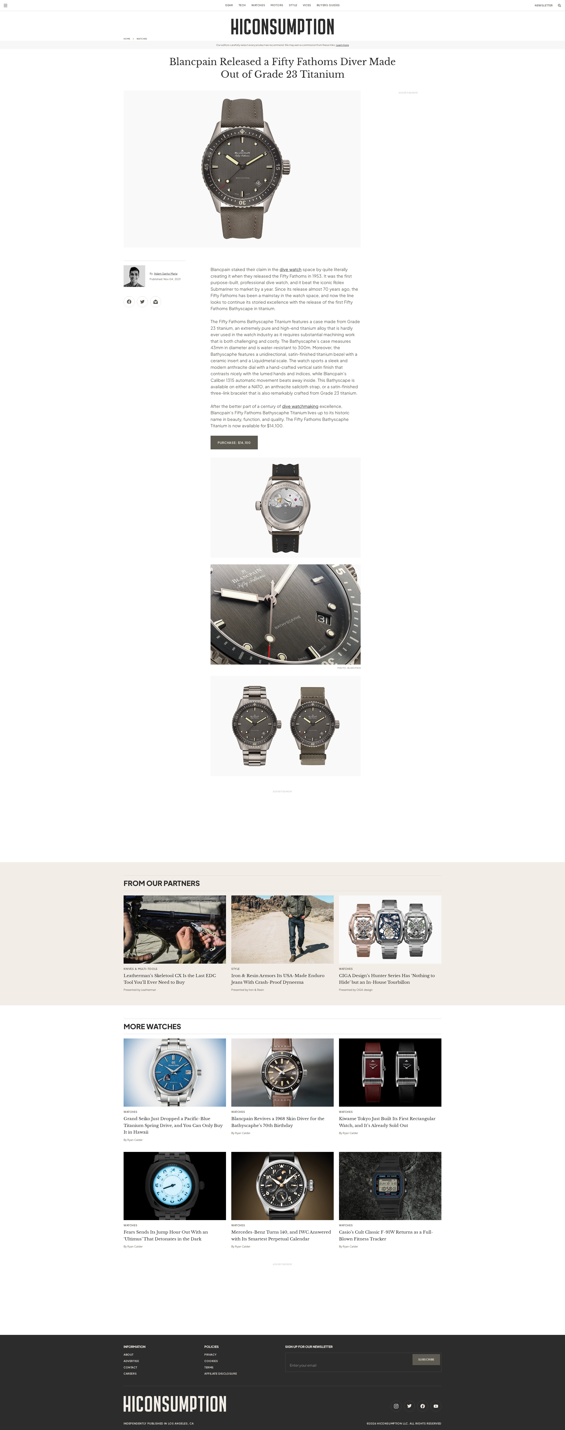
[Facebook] (422, 1406)
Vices (307, 5)
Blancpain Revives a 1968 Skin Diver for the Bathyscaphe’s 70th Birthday (277, 1122)
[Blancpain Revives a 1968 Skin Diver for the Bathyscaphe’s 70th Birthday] (282, 1072)
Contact (130, 1367)
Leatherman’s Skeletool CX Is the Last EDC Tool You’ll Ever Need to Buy (170, 979)
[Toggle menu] (5, 5)
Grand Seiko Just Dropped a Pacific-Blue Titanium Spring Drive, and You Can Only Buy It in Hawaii (173, 1125)
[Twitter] (409, 1406)
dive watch (290, 269)
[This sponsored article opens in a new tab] (175, 929)
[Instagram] (396, 1406)
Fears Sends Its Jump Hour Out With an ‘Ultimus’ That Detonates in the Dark (166, 1235)
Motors (277, 5)
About (129, 1354)
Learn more (342, 44)
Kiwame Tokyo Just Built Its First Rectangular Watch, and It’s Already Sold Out (387, 1122)
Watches (258, 5)
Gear (229, 5)
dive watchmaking (300, 406)
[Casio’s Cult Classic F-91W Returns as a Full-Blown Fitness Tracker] (390, 1186)
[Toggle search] (559, 5)
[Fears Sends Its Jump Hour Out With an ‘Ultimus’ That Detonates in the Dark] (175, 1186)
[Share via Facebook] (129, 301)
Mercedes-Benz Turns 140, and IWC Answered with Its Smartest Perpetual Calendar (281, 1235)
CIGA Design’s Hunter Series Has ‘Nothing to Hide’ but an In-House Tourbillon (387, 979)
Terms (209, 1367)
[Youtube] (435, 1406)
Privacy (210, 1354)
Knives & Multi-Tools (141, 969)
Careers (130, 1373)
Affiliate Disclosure (220, 1373)
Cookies (211, 1361)
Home (127, 39)
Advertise (131, 1361)
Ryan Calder (135, 1140)
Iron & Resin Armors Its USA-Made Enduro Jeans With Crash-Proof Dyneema (277, 979)
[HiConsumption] (282, 26)
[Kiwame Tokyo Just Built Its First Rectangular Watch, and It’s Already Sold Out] (390, 1072)
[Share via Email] (155, 301)
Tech (242, 5)
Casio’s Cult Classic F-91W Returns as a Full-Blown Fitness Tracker (386, 1235)
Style (293, 5)
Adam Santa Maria (165, 273)
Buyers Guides (328, 5)
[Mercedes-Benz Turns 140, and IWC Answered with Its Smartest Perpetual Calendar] (282, 1186)
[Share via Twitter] (142, 301)
